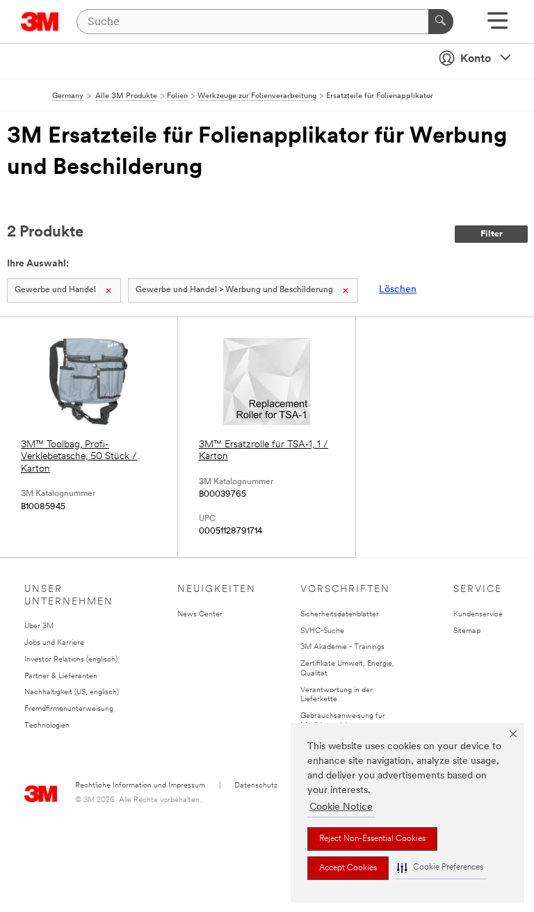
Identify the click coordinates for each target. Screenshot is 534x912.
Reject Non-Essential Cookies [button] (372, 839)
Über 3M (39, 626)
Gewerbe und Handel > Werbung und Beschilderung (234, 290)
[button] (440, 867)
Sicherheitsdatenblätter (339, 614)
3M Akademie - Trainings (342, 647)
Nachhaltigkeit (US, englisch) (71, 692)
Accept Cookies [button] (348, 868)
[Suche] (440, 21)
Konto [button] (476, 59)
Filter (491, 234)
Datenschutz (255, 786)
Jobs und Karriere (54, 643)
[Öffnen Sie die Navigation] (497, 25)
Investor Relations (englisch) (71, 660)
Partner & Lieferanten (60, 676)
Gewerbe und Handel (55, 290)
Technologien (47, 726)
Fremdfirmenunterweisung (68, 709)
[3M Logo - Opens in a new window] (40, 21)
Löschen (397, 290)
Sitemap (466, 631)
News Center (199, 614)
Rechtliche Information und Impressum (140, 786)
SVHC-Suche (322, 631)
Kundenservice (478, 614)
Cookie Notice (341, 807)
